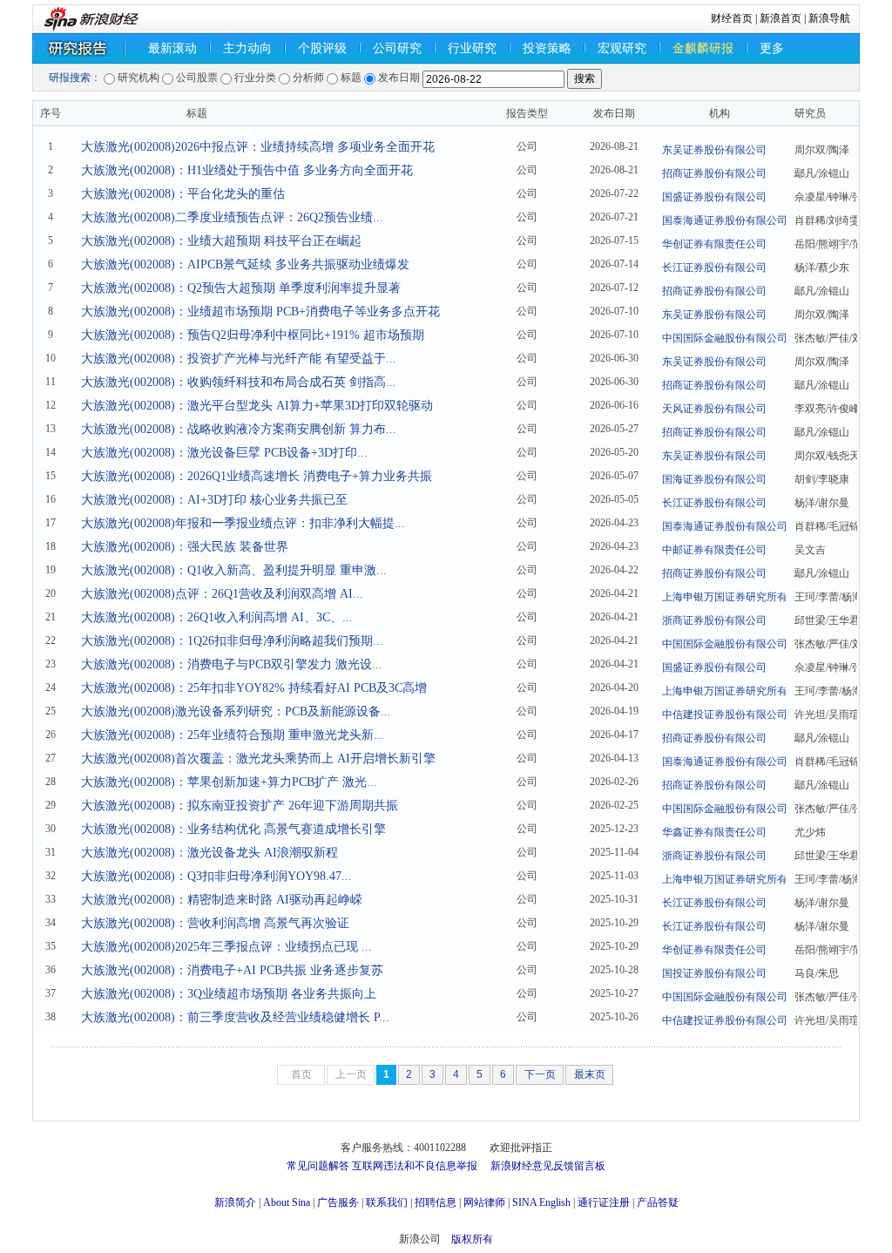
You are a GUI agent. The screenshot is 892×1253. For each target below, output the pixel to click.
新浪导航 (829, 18)
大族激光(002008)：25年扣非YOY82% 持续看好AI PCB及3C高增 (254, 687)
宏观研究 (622, 48)
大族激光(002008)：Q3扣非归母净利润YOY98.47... (216, 876)
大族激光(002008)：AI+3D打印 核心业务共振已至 (214, 499)
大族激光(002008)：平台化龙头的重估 (183, 193)
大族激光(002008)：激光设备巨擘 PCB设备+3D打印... (224, 452)
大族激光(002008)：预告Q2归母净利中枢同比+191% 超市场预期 (252, 335)
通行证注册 (604, 1202)
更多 (772, 48)
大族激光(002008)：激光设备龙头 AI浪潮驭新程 (209, 852)
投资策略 (547, 48)
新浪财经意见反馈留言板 (547, 1166)
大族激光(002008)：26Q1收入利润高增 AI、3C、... (217, 617)
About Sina (286, 1202)
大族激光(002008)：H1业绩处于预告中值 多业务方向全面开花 (247, 170)
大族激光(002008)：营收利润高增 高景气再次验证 (215, 923)
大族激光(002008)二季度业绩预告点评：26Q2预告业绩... (232, 217)
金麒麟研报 (702, 48)
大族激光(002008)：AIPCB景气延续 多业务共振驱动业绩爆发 (245, 264)
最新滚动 (172, 48)
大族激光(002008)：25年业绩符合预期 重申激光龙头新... (232, 735)
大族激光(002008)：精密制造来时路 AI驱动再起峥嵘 (221, 899)
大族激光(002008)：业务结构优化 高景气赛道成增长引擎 (233, 829)
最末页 (589, 1074)
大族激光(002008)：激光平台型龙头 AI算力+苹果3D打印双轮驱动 (257, 405)
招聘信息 (435, 1202)
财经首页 (732, 18)
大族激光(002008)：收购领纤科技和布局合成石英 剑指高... (238, 382)
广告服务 (338, 1202)
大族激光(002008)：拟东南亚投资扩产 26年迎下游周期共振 (239, 805)
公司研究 (397, 48)
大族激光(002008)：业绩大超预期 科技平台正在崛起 (221, 240)
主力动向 (247, 48)
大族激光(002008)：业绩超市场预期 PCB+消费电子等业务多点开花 (260, 311)
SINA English (541, 1202)
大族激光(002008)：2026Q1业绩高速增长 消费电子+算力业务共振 (256, 476)
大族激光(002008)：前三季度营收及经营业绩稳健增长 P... (235, 1017)
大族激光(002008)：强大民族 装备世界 (184, 546)
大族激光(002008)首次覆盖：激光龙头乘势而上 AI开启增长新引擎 (258, 758)
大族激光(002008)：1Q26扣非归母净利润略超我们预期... (232, 640)
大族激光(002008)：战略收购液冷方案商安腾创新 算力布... (238, 429)
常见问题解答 (318, 1166)
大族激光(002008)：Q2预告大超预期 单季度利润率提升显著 (241, 288)
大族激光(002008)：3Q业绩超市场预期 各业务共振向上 (228, 993)
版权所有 (472, 1239)
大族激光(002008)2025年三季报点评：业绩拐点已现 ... (226, 946)
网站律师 (484, 1202)
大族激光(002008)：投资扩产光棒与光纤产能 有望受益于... (238, 358)
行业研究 (472, 48)
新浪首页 (780, 18)
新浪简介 (235, 1202)
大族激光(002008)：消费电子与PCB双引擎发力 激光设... (231, 664)
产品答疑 (658, 1202)
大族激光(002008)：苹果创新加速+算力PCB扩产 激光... (229, 782)
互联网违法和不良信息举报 (414, 1166)
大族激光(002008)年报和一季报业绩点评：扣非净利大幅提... (243, 523)
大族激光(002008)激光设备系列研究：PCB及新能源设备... (236, 711)
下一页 (540, 1074)
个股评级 (322, 48)
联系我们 (387, 1202)
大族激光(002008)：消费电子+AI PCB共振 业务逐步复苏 (232, 970)
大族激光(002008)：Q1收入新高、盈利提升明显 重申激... (234, 570)
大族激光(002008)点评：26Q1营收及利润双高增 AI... (222, 593)
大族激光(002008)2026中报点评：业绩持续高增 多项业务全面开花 (258, 146)
